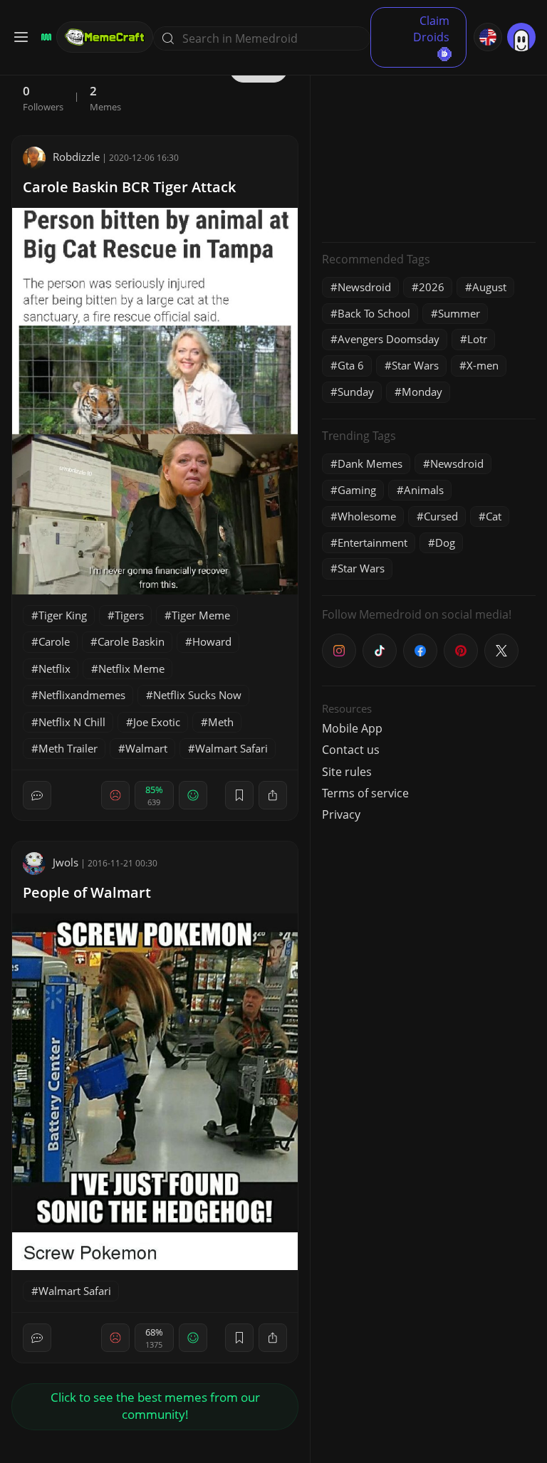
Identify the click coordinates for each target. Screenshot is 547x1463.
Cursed (441, 516)
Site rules (347, 772)
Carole (54, 641)
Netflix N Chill (71, 722)
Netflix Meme (131, 668)
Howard (211, 641)
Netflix (54, 668)
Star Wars (415, 365)
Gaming (357, 490)
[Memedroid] (44, 37)
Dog (445, 542)
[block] (273, 795)
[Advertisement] (429, 142)
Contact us (351, 749)
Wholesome (367, 516)
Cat (493, 516)
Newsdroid (364, 287)
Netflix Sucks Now (197, 695)
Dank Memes (370, 463)
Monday (422, 391)
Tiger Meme (201, 615)
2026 (431, 287)
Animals (424, 490)
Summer (459, 313)
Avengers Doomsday (388, 339)
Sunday (356, 391)
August (489, 287)
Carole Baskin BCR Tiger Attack (129, 186)
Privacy (341, 814)
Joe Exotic (156, 722)
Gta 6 (351, 365)
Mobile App (352, 728)
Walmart (146, 748)
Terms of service (365, 793)
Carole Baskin (131, 641)
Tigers (129, 615)
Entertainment (372, 542)
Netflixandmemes (81, 695)
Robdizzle (76, 157)
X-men (483, 365)
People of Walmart (87, 892)
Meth (221, 722)
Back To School (374, 313)
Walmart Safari (231, 748)
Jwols (65, 862)
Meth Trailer (68, 748)
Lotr (477, 339)
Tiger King (62, 615)
